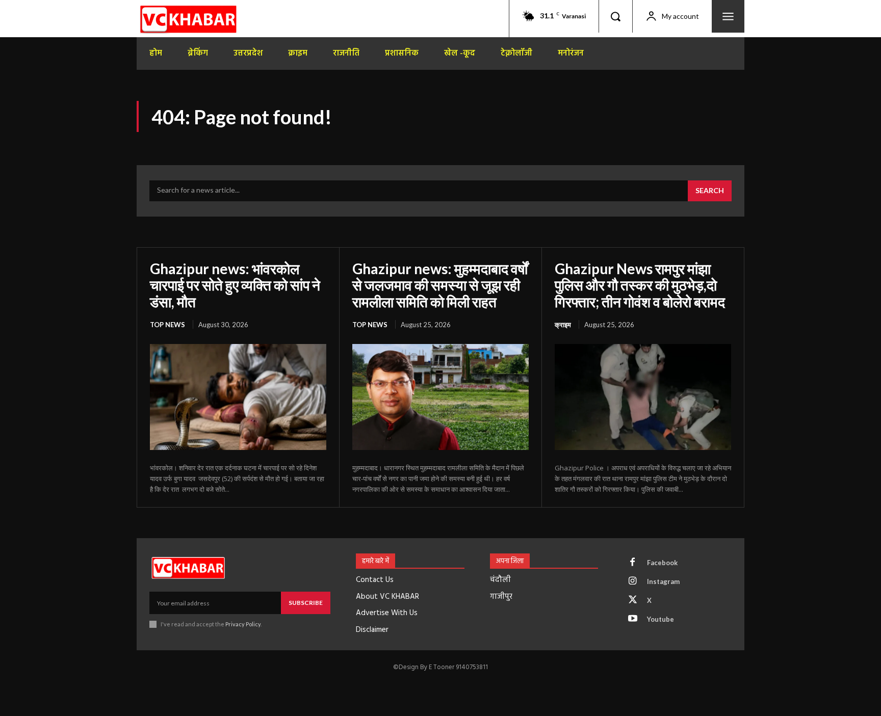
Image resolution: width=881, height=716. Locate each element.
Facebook (662, 563)
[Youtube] (633, 619)
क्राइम (563, 325)
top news (167, 325)
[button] (615, 16)
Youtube (660, 619)
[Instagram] (633, 581)
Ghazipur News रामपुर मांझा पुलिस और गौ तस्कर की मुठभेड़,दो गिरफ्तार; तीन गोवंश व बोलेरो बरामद (640, 285)
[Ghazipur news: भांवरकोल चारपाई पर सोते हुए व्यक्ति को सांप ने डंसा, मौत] (238, 397)
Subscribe (306, 602)
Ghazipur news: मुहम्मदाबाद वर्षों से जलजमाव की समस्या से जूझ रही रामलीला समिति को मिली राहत (440, 285)
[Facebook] (633, 562)
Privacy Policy (243, 624)
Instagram (663, 581)
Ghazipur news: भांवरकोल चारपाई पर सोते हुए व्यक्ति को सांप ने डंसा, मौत (235, 285)
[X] (633, 600)
